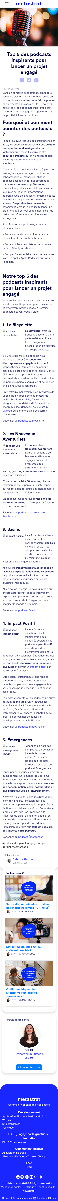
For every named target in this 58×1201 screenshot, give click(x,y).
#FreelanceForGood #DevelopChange (24, 1156)
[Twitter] (29, 80)
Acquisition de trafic (14, 1152)
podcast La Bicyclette (31, 420)
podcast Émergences (30, 836)
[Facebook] (22, 80)
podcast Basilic (27, 610)
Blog (29, 1166)
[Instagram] (31, 1177)
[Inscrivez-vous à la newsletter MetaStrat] (36, 1177)
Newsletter (29, 1190)
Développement (29, 1112)
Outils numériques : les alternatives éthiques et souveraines (21, 993)
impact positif (38, 666)
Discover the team (29, 1067)
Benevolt (40, 403)
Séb (53, 1198)
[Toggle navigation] (6, 4)
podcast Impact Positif (31, 726)
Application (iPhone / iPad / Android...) (24, 1116)
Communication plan (29, 1148)
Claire (13, 911)
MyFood (7, 410)
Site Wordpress (11, 1123)
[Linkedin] (18, 1177)
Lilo (28, 399)
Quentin (40, 1198)
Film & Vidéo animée (14, 1142)
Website (7, 1120)
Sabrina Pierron (23, 859)
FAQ (29, 1163)
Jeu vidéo (8, 1127)
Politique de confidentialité (39, 1187)
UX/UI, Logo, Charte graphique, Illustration (29, 1136)
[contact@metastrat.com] (40, 1177)
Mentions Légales (11, 1187)
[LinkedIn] (36, 80)
